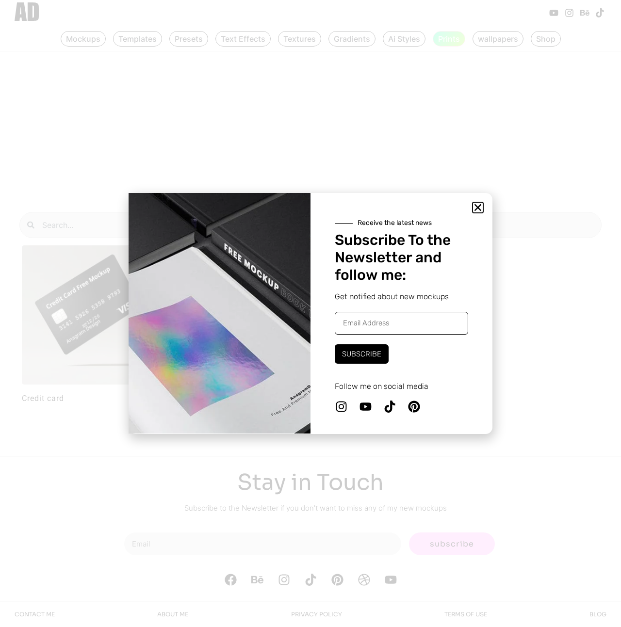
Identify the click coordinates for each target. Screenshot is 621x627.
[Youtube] (365, 407)
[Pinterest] (414, 407)
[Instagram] (341, 407)
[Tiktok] (389, 407)
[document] (310, 313)
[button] (478, 207)
